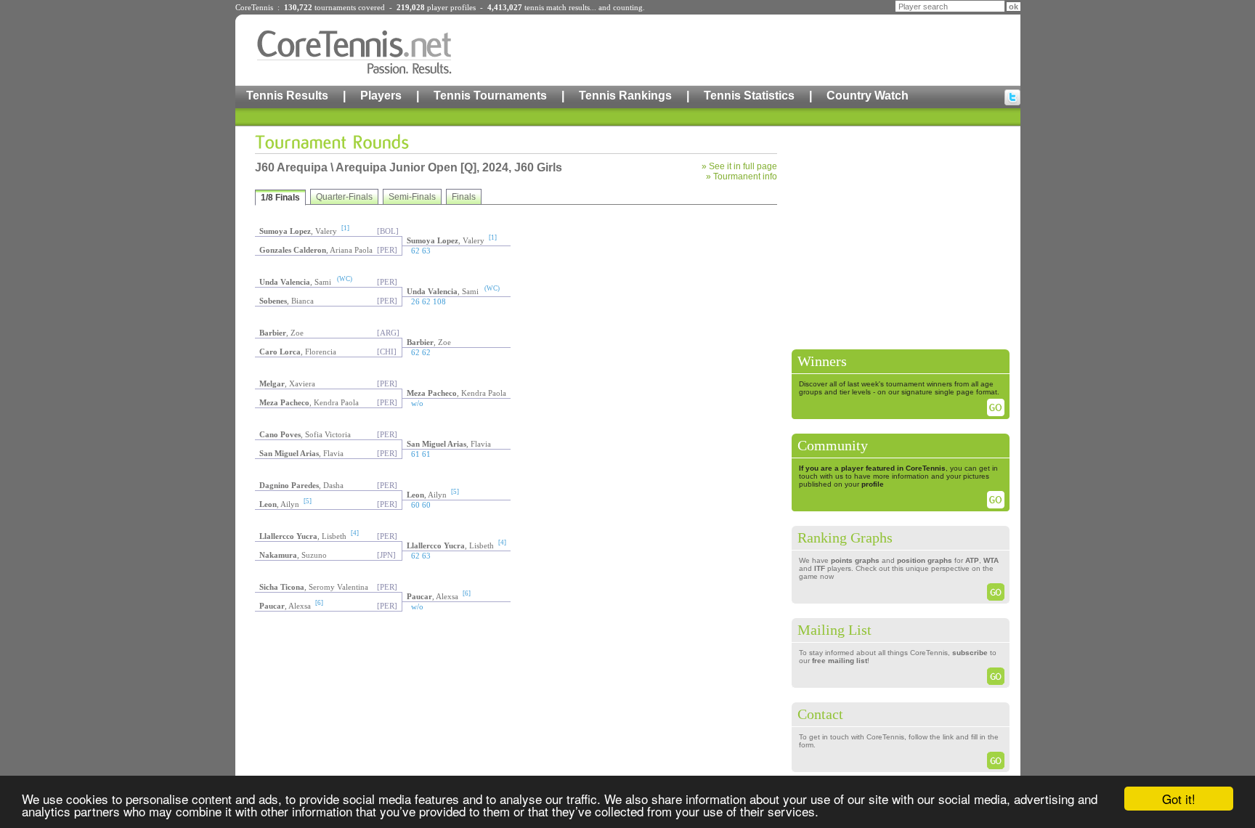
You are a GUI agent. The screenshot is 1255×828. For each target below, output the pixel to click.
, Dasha (301, 485)
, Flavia (449, 443)
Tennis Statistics (749, 95)
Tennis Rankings (625, 95)
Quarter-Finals (344, 197)
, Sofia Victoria (305, 434)
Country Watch (867, 95)
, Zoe (281, 332)
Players (381, 95)
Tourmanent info (745, 176)
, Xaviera (287, 383)
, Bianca (286, 300)
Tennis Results (287, 95)
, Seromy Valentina (313, 587)
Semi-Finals (412, 197)
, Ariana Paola (316, 249)
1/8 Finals (280, 197)
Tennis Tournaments (490, 95)
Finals (464, 197)
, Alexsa (432, 596)
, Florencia (297, 351)
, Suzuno (293, 555)
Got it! (1178, 799)
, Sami (295, 281)
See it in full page (743, 166)
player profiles (451, 7)
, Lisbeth (302, 536)
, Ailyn (427, 494)
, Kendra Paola (456, 393)
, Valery (298, 231)
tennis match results (557, 7)
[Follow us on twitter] (1012, 97)
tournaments (335, 7)
